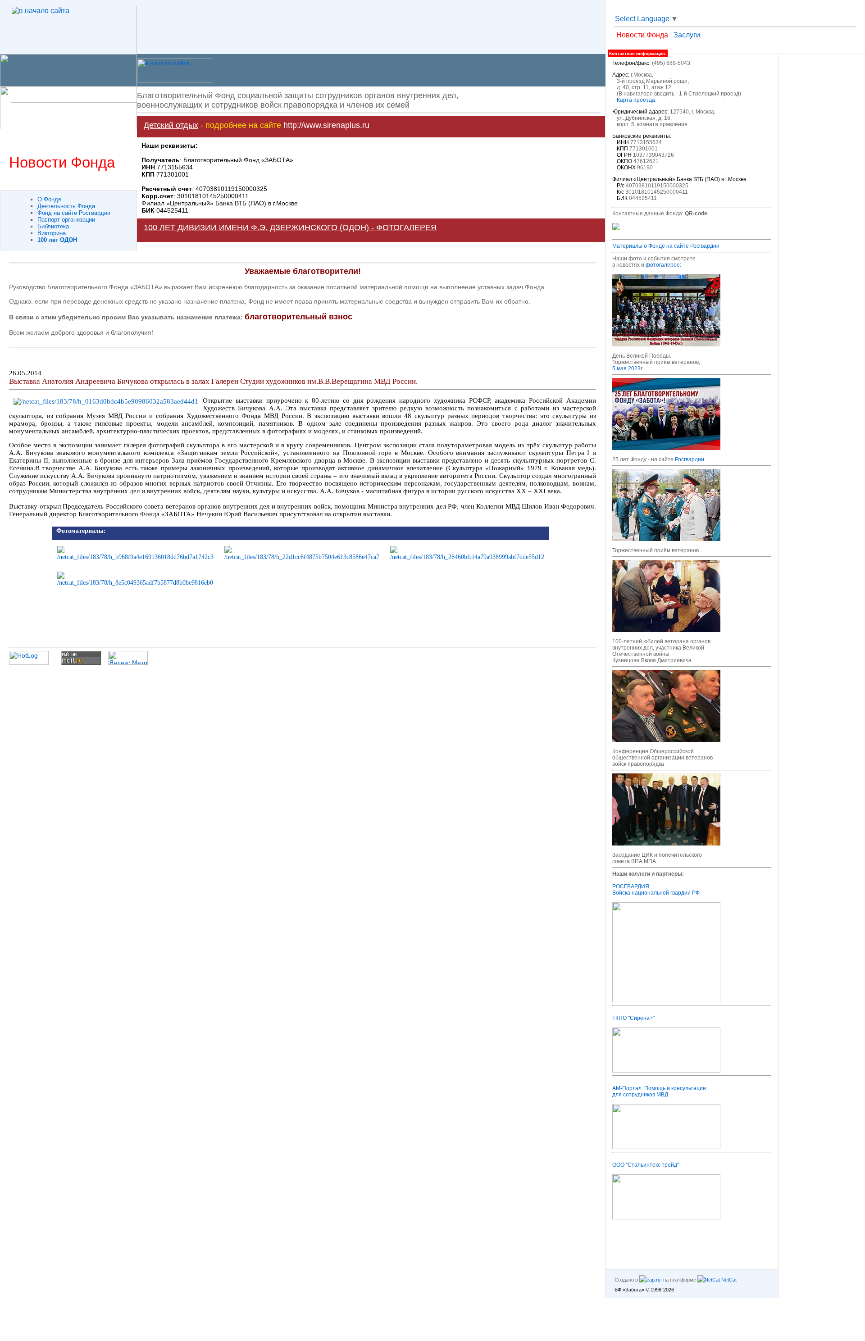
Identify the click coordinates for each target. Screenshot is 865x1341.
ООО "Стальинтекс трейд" (645, 1165)
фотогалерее (663, 265)
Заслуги (687, 35)
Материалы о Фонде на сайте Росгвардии (665, 246)
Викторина (51, 233)
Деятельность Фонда (66, 206)
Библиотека (53, 226)
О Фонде (49, 199)
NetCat (728, 1279)
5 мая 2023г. (627, 368)
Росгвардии (689, 459)
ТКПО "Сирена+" (633, 1018)
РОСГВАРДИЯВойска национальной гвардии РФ (656, 889)
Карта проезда (636, 100)
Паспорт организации (66, 219)
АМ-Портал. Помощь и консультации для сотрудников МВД (659, 1091)
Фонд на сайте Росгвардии (73, 212)
